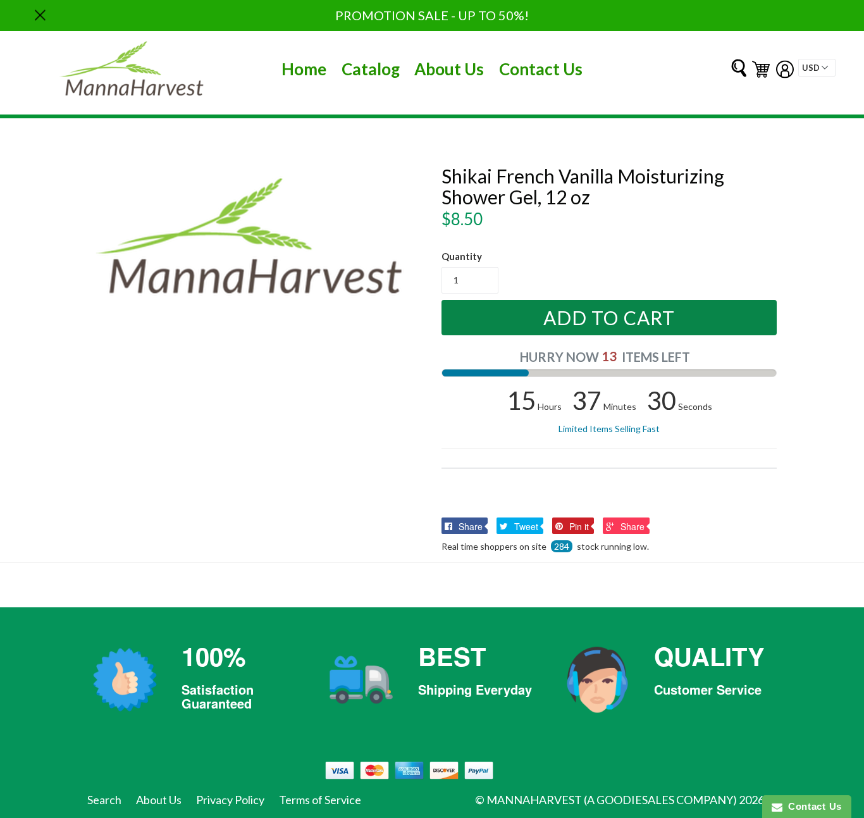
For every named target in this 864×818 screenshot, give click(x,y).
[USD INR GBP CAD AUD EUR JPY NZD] (817, 68)
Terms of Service (320, 800)
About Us (449, 69)
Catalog (371, 69)
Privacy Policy (230, 800)
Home (303, 69)
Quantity (461, 256)
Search (104, 800)
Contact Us (541, 69)
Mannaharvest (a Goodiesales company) (611, 800)
